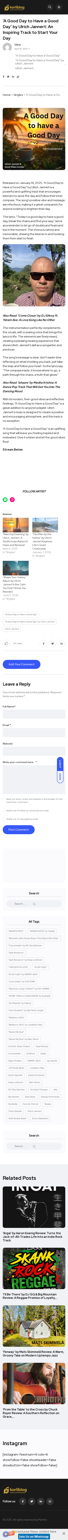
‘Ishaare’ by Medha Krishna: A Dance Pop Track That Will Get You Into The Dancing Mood (31, 387)
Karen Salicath (15, 1075)
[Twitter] (31, 1501)
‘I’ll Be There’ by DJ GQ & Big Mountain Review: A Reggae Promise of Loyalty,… (30, 1296)
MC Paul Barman (16, 1089)
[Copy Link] (18, 77)
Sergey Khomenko (50, 1096)
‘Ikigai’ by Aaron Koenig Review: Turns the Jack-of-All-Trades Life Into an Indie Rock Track (32, 1236)
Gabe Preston (15, 1060)
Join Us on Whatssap (34, 1537)
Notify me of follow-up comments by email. (27, 810)
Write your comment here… (20, 762)
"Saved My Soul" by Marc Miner (23, 1039)
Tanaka (47, 1104)
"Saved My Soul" (16, 1032)
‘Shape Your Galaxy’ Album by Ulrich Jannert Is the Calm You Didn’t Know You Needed (14, 584)
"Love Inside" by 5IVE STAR (21, 981)
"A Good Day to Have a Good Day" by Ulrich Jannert (39, 61)
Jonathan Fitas (37, 1068)
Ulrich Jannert (24, 68)
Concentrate (14, 1053)
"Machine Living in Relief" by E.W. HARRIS (28, 988)
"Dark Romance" (16, 952)
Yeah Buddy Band (17, 1118)
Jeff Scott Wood (16, 1068)
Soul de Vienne (30, 1104)
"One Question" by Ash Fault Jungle (26, 1010)
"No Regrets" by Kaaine (19, 1003)
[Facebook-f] (22, 1501)
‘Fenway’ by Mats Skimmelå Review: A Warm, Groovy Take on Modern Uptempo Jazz (33, 1354)
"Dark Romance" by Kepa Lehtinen (25, 959)
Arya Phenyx (42, 1046)
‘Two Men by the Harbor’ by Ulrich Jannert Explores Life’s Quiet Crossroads (42, 541)
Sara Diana (30, 1096)
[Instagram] (49, 1501)
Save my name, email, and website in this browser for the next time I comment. (34, 801)
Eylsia (43, 1053)
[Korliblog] (15, 7)
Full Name (9, 706)
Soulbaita (12, 1104)
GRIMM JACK (34, 1060)
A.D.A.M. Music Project (19, 1046)
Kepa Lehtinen (15, 1082)
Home (7, 95)
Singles (18, 95)
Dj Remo (30, 1053)
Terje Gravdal (15, 1111)
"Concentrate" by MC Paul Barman (25, 945)
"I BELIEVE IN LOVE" (18, 967)
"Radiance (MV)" (16, 1017)
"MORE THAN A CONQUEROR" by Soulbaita (29, 995)
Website (8, 743)
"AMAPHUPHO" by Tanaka (42, 931)
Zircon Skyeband (40, 1118)
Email (7, 725)
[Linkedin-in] (40, 1501)
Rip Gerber (13, 1096)
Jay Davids (52, 1060)
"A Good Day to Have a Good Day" (37, 55)
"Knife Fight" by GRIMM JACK (23, 974)
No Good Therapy (39, 1089)
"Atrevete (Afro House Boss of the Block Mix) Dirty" (33, 938)
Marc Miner (34, 1082)
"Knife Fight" (40, 967)
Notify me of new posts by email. (22, 819)
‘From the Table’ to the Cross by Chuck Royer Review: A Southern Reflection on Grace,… (31, 1413)
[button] (34, 1534)
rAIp (55, 1089)
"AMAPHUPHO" (16, 931)
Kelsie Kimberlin (36, 1075)
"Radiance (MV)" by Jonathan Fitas (25, 1024)
